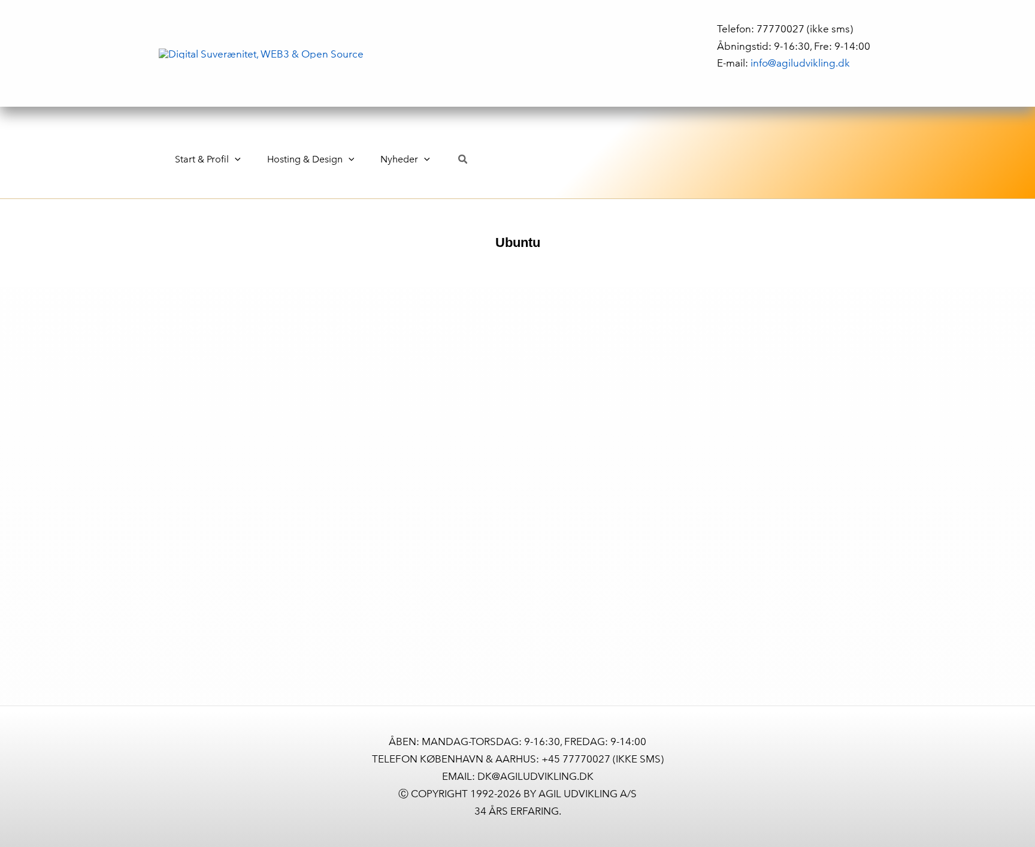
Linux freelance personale (122, 555)
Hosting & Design (305, 159)
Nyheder (399, 159)
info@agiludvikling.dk (800, 62)
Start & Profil (202, 159)
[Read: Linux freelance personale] (165, 437)
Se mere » (57, 714)
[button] (235, 159)
